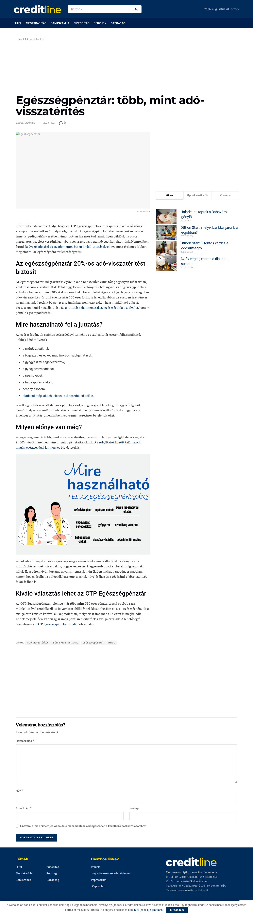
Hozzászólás (25, 741)
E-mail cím (24, 808)
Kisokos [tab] (225, 195)
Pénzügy (100, 23)
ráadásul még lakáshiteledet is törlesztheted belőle (58, 396)
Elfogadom (177, 909)
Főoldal (22, 39)
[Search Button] (137, 9)
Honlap (134, 808)
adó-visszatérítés (38, 642)
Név (19, 790)
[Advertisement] (159, 64)
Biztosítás (81, 23)
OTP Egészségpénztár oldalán (57, 624)
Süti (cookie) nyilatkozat (149, 909)
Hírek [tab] (169, 195)
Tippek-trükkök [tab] (197, 195)
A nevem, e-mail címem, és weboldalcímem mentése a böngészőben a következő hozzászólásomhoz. (83, 826)
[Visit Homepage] (37, 9)
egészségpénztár (93, 642)
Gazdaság (118, 23)
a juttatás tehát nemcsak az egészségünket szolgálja (101, 307)
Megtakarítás (36, 23)
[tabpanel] (197, 237)
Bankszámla (60, 23)
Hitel (18, 23)
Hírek (111, 642)
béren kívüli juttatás (65, 642)
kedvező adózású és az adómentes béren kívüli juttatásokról (67, 246)
